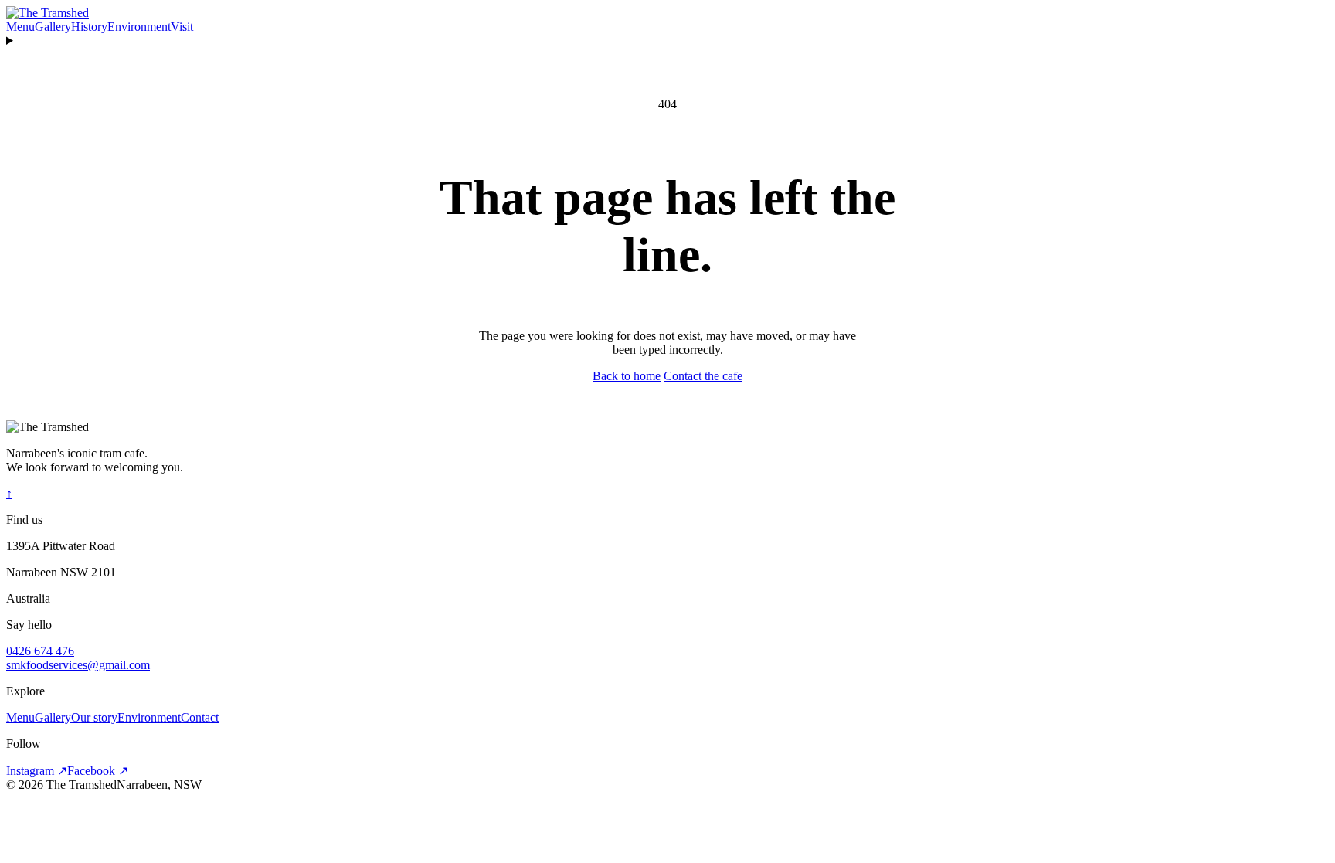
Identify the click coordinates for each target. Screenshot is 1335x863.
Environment (139, 26)
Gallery (53, 26)
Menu (20, 26)
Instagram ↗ (36, 770)
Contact (200, 717)
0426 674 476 (40, 650)
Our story (94, 717)
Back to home (627, 375)
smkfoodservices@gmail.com (78, 664)
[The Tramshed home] (47, 12)
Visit (182, 26)
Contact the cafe (703, 375)
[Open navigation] (667, 41)
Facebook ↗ (97, 770)
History (89, 26)
